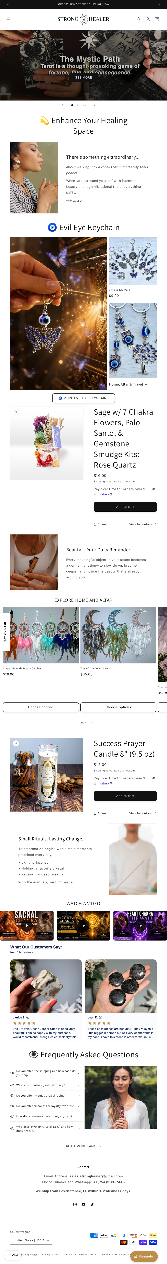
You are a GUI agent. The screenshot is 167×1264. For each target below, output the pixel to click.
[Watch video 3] (140, 926)
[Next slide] (94, 105)
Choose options (41, 707)
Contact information (75, 1254)
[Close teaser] (11, 612)
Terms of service (101, 1254)
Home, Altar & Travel (126, 384)
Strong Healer (29, 1254)
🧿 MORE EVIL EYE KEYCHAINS (83, 398)
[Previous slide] (62, 105)
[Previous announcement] (7, 4)
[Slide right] (92, 722)
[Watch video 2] (83, 926)
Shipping (99, 481)
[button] (8, 19)
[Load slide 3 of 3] (84, 105)
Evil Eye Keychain (119, 290)
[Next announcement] (159, 4)
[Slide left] (74, 722)
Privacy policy (50, 1254)
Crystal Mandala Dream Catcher (22, 668)
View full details (140, 524)
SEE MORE (83, 77)
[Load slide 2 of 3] (78, 105)
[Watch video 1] (27, 926)
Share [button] (102, 524)
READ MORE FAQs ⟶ (83, 1146)
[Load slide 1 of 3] (72, 105)
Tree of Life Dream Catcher (96, 668)
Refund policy (123, 1254)
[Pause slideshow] (104, 105)
